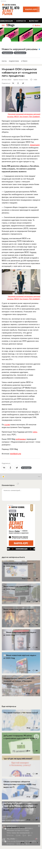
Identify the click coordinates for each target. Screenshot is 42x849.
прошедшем (35, 144)
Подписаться (7, 53)
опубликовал (21, 439)
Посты (4, 61)
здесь (35, 431)
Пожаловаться (20, 53)
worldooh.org (15, 453)
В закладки (26, 468)
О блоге (24, 61)
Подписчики (14, 61)
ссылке (7, 424)
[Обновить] (18, 484)
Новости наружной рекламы (19, 49)
